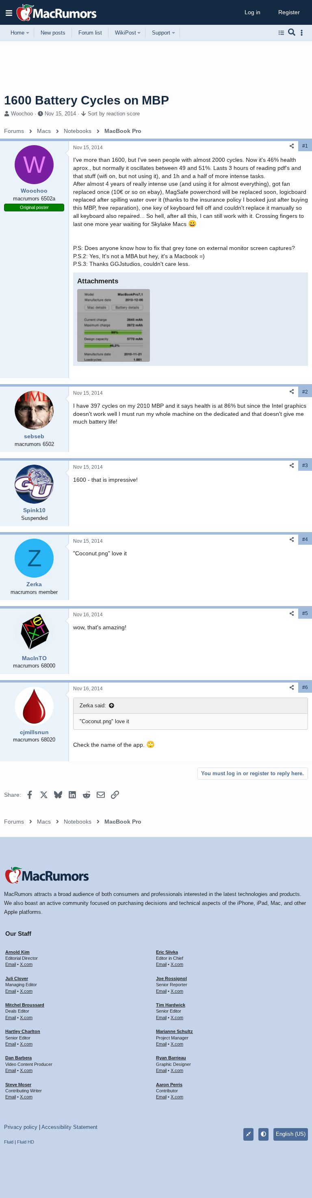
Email (10, 964)
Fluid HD (25, 1141)
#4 (305, 539)
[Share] (291, 146)
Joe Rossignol (171, 978)
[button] (9, 12)
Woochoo (22, 114)
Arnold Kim (17, 952)
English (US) (291, 1134)
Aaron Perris (169, 1084)
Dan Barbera (18, 1057)
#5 (305, 613)
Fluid (8, 1141)
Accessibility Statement (69, 1127)
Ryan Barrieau (171, 1057)
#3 (305, 465)
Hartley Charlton (22, 1031)
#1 (305, 146)
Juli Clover (16, 978)
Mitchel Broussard (24, 1004)
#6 (305, 687)
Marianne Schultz (174, 1031)
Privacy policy (20, 1127)
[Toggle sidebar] (303, 32)
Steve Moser (18, 1084)
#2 (305, 392)
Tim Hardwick (170, 1004)
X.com (26, 964)
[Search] (292, 33)
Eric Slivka (167, 952)
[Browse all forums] (281, 33)
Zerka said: (93, 705)
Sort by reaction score (114, 114)
